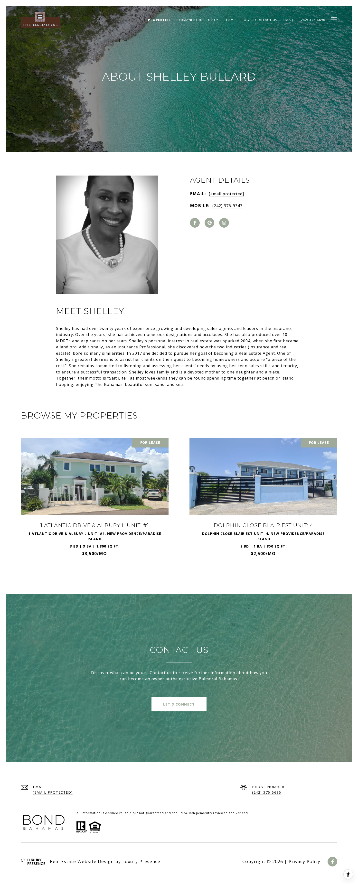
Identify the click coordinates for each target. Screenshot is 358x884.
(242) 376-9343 (227, 205)
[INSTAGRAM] (224, 223)
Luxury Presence (141, 861)
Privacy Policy (304, 861)
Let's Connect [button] (179, 704)
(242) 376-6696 (266, 792)
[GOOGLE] (209, 223)
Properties (159, 19)
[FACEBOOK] (195, 223)
